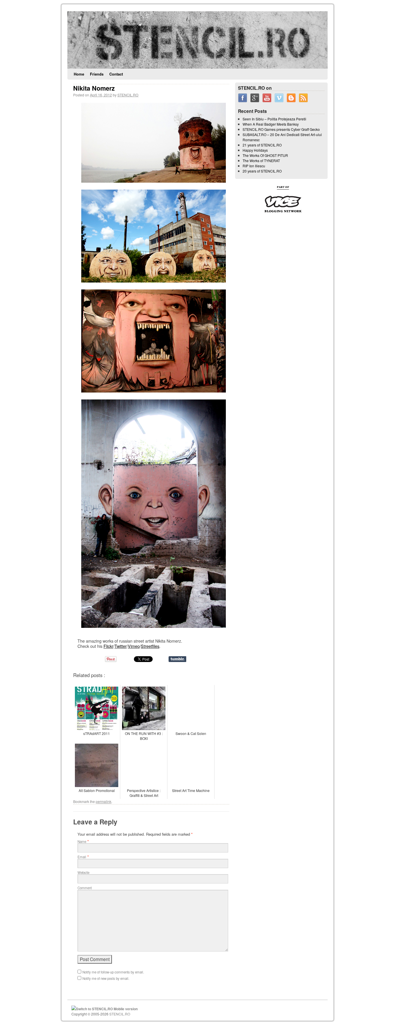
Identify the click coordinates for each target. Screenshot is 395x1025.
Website (83, 872)
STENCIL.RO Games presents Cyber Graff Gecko (281, 129)
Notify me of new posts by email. (105, 978)
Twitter (121, 646)
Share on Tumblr (177, 659)
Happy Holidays (255, 150)
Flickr (108, 646)
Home (79, 74)
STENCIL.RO (128, 94)
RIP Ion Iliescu (254, 165)
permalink (103, 801)
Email (81, 857)
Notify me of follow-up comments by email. (113, 972)
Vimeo (134, 646)
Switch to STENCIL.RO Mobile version (107, 1008)
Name (81, 841)
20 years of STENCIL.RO (262, 170)
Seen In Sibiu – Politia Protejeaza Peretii (274, 118)
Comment (84, 887)
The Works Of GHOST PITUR (265, 155)
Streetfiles (150, 646)
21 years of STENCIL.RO (262, 144)
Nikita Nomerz (94, 88)
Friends (97, 74)
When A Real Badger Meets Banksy (271, 124)
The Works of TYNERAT (261, 160)
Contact (116, 74)
